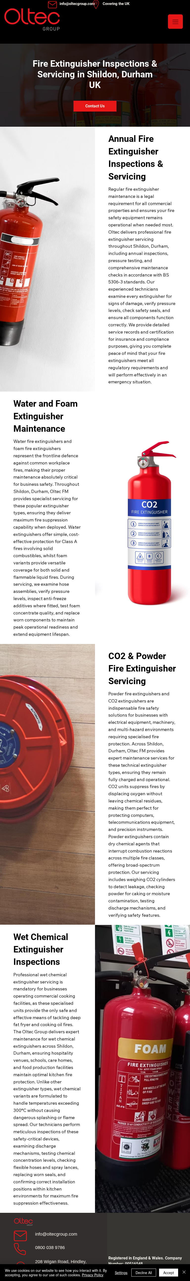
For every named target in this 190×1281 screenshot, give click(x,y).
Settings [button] (121, 1272)
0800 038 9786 (50, 1247)
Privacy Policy (92, 1274)
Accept (168, 1272)
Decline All (144, 1272)
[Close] (184, 1272)
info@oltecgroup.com (56, 1234)
